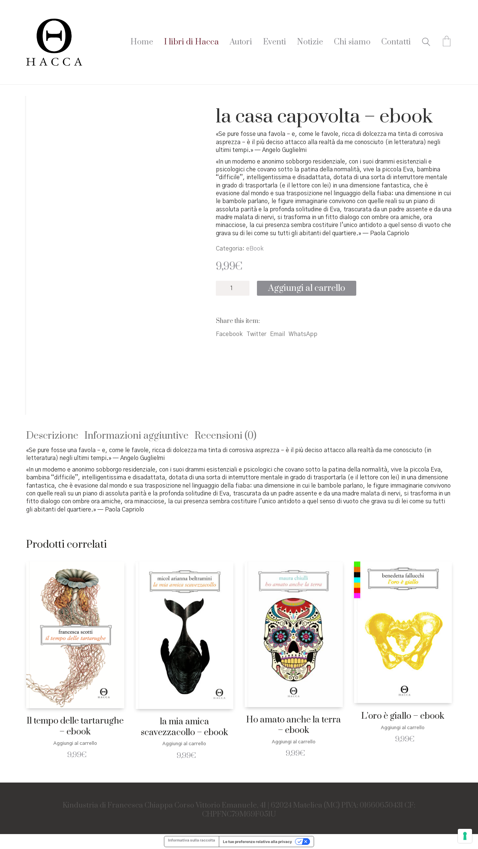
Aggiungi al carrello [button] (75, 743)
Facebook (229, 334)
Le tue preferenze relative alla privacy (257, 841)
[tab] (55, 436)
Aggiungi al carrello (306, 288)
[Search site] (426, 43)
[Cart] (446, 42)
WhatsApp (303, 334)
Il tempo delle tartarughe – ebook (75, 726)
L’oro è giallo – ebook (402, 716)
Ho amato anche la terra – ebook (293, 725)
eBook (255, 249)
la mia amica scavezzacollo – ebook (184, 727)
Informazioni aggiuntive (136, 436)
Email (277, 334)
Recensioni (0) (226, 436)
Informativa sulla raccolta (191, 840)
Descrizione (52, 436)
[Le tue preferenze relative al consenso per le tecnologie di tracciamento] (465, 836)
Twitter (256, 334)
